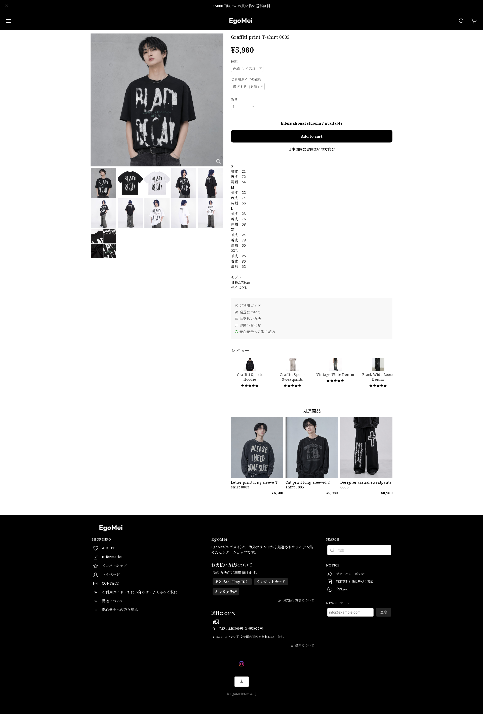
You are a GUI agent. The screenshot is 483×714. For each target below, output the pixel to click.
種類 (234, 61)
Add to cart (312, 136)
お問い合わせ (249, 325)
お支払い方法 (249, 318)
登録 (383, 612)
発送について (249, 312)
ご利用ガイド (249, 305)
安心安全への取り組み (256, 331)
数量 (234, 99)
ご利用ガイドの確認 (246, 79)
